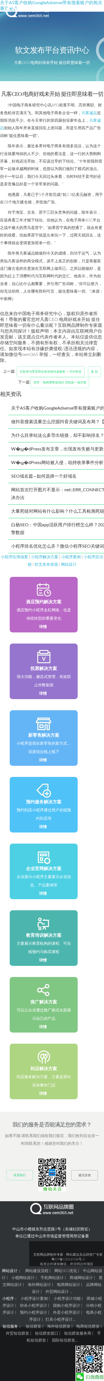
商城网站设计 (81, 1278)
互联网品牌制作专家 (48, 1254)
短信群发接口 (46, 1333)
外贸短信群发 (17, 1333)
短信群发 (33, 1326)
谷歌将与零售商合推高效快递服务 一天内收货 (51, 371)
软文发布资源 (46, 564)
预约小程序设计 (33, 1313)
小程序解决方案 (44, 557)
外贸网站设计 (57, 1292)
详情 (43, 627)
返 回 (94, 371)
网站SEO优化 (65, 1271)
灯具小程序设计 (59, 1320)
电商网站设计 (68, 1285)
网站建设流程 (37, 1271)
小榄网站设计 (23, 1278)
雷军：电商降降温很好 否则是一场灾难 (60, 382)
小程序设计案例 (34, 1299)
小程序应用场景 (14, 557)
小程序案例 (71, 557)
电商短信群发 (88, 1326)
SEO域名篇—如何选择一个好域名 (44, 476)
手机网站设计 (52, 1278)
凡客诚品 (89, 113)
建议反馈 (84, 1175)
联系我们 (20, 1175)
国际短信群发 (63, 1340)
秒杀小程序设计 (33, 1306)
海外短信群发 (58, 1326)
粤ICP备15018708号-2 (68, 1259)
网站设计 (69, 564)
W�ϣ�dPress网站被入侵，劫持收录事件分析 (57, 462)
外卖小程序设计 (66, 1313)
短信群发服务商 (77, 1333)
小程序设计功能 (67, 1299)
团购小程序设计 (66, 1306)
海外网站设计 (39, 1285)
